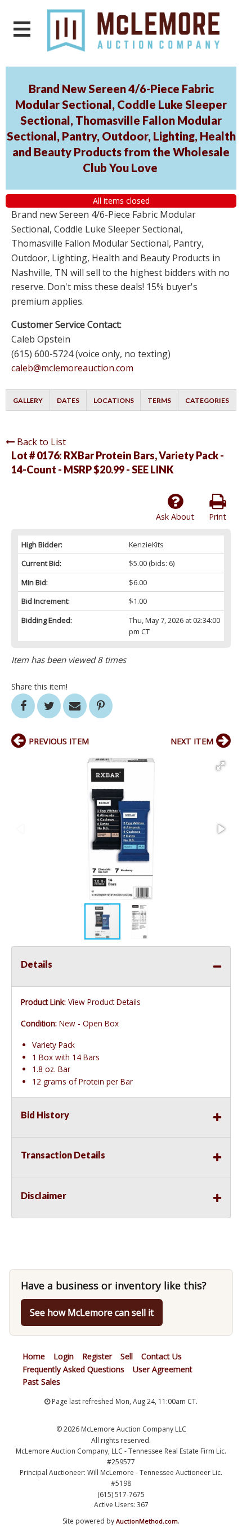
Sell (126, 1356)
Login (63, 1356)
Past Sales (41, 1381)
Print (217, 516)
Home (34, 1356)
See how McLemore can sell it (92, 1312)
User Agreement (162, 1369)
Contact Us (161, 1356)
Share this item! (39, 686)
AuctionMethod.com (147, 1521)
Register (97, 1356)
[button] (221, 766)
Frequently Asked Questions (73, 1369)
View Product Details (104, 1002)
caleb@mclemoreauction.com (72, 368)
